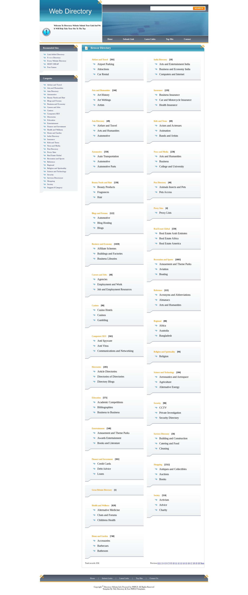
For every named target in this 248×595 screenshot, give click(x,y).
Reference (51, 162)
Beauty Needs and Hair (56, 98)
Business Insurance (169, 94)
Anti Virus (102, 345)
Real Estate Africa (168, 238)
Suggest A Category (54, 187)
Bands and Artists (168, 135)
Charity (163, 510)
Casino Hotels (104, 310)
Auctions (164, 474)
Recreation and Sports (55, 159)
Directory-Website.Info (113, 587)
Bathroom (102, 550)
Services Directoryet (55, 178)
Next (202, 563)
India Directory (53, 136)
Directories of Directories (110, 376)
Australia (164, 330)
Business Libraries (107, 258)
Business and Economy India (174, 69)
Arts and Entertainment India (174, 64)
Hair (99, 197)
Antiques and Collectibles (173, 469)
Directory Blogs (105, 381)
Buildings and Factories (109, 253)
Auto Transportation (108, 156)
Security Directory (169, 417)
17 (191, 563)
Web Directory (118, 589)
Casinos (50, 110)
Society (50, 184)
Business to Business (108, 412)
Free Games (51, 67)
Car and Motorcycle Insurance (175, 99)
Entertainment (52, 123)
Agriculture (165, 382)
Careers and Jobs (53, 107)
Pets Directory (52, 149)
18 (194, 563)
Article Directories (107, 371)
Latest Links (150, 39)
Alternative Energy (169, 387)
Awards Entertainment (109, 438)
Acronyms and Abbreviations (174, 294)
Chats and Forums (107, 515)
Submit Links (107, 578)
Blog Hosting (104, 222)
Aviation (163, 269)
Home (110, 39)
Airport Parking (105, 64)
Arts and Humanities (55, 88)
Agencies (102, 279)
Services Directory (161, 434)
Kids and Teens (53, 143)
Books (162, 479)
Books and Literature (108, 443)
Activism (164, 499)
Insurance (51, 139)
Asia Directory (53, 91)
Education (51, 120)
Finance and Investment (56, 126)
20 (199, 563)
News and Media (53, 146)
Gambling (102, 320)
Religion (163, 356)
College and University (171, 166)
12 (179, 563)
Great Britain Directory (102, 490)
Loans (100, 473)
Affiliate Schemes (106, 248)
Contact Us (154, 578)
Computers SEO (53, 114)
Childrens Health (106, 520)
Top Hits (169, 39)
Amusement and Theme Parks (113, 433)
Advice (163, 504)
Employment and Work (109, 284)
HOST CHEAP (53, 64)
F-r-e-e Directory (54, 58)
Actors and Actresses (170, 125)
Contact (187, 39)
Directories (51, 117)
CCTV (163, 407)
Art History (103, 94)
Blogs (100, 227)
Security (50, 175)
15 (186, 563)
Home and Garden (54, 133)
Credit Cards (104, 463)
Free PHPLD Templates (136, 589)
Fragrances (103, 192)
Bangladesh (165, 335)
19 (196, 563)
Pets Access (165, 192)
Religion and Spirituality (56, 168)
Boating (163, 274)
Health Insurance (168, 105)
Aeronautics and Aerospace (173, 376)
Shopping (51, 181)
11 (176, 563)
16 (189, 563)
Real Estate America (170, 243)
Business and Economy (56, 104)
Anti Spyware (104, 340)
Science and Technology (56, 171)
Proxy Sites (51, 152)
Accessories (103, 540)
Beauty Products (106, 187)
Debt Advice (104, 468)
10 (174, 563)
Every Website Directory (56, 61)
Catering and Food (169, 443)
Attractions (103, 69)
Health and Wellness (55, 130)
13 (181, 563)
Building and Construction (173, 438)
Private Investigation (170, 412)
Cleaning (164, 448)
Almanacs (164, 299)
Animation (165, 130)
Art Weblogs (104, 99)
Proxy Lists (165, 212)
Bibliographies (105, 407)
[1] (159, 563)
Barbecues (102, 545)
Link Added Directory (55, 54)
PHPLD (135, 587)
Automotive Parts (106, 166)
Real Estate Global (54, 155)
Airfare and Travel (54, 85)
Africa (162, 325)
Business (164, 161)
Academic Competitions (110, 402)
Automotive (52, 94)
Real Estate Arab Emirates (173, 233)
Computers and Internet (171, 74)
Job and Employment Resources (114, 289)
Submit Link (128, 39)
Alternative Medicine (108, 510)
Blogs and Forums (54, 101)
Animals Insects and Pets (172, 187)
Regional (50, 165)
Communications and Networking (115, 350)
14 (184, 563)
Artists (100, 105)
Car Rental (103, 74)
